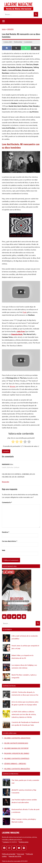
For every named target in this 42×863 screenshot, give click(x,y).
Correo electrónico (9, 541)
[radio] (13, 442)
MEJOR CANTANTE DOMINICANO (16, 743)
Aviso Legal (20, 854)
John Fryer (21, 331)
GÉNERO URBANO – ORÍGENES (15, 763)
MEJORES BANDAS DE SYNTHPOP (16, 748)
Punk (24, 312)
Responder (5, 482)
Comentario (7, 502)
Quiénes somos (23, 842)
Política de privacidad (8, 854)
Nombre (5, 532)
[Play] (21, 291)
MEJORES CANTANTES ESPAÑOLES (16, 758)
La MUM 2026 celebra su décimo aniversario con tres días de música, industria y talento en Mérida (24, 714)
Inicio (4, 29)
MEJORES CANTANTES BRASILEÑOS (17, 769)
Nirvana (12, 386)
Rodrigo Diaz (18, 42)
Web (3, 550)
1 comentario (28, 42)
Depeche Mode (16, 334)
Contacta (6, 842)
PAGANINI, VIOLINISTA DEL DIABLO (16, 753)
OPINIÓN (10, 29)
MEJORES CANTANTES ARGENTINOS (17, 738)
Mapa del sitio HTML (15, 856)
